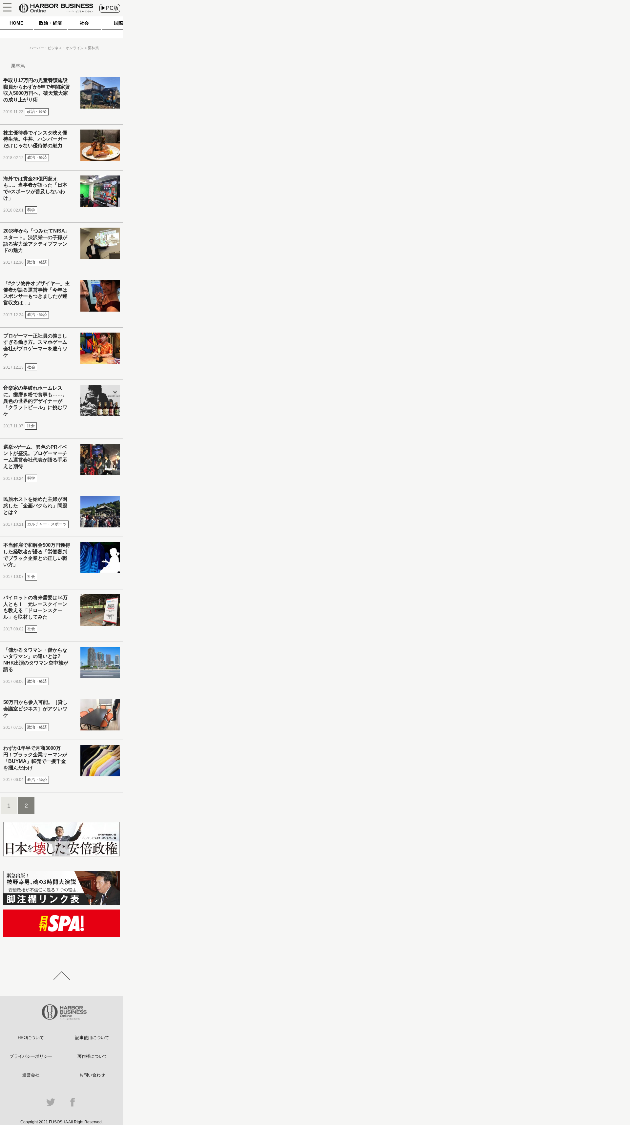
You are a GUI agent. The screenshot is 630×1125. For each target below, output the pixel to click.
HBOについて (31, 1037)
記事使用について (92, 1037)
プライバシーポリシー (31, 1056)
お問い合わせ (92, 1075)
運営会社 (30, 1075)
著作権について (92, 1056)
